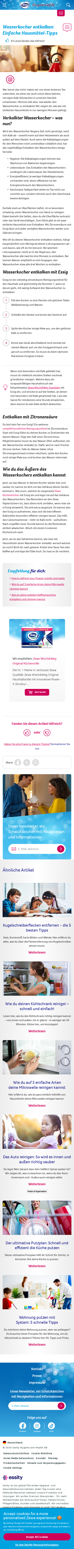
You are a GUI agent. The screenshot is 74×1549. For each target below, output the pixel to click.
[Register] (61, 1405)
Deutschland (15, 1442)
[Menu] (4, 5)
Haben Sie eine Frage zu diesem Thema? (27, 744)
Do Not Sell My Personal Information (37, 1544)
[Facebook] (17, 762)
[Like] (27, 732)
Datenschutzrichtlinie (16, 1453)
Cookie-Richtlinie (41, 1453)
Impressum (37, 1382)
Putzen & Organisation (37, 1191)
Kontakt (37, 1369)
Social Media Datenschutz (18, 1458)
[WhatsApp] (35, 762)
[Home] (24, 5)
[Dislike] (47, 732)
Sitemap (53, 1458)
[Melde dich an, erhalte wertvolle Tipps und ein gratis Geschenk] (61, 13)
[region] (37, 1528)
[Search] (68, 5)
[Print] (10, 79)
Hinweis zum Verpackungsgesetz (46, 1462)
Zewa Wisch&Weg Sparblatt (44, 387)
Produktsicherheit (14, 1462)
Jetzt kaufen (40, 691)
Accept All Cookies (37, 1537)
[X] (26, 762)
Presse (37, 1375)
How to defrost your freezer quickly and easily (38, 578)
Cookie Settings (12, 1467)
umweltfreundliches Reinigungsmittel (25, 428)
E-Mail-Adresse (20, 1405)
